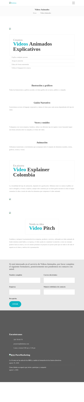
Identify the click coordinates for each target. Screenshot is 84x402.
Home (35, 13)
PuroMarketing (22, 355)
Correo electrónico (51, 275)
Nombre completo (16, 275)
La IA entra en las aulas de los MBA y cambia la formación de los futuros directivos (35, 360)
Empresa (12, 287)
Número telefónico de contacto (55, 287)
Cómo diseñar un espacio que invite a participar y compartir (27, 367)
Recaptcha (13, 298)
